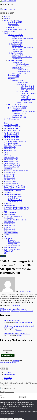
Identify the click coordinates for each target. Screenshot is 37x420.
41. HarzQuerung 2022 (15, 60)
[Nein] (23, 419)
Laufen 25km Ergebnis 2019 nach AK (28, 99)
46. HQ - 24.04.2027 (7, 4)
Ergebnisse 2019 (17, 80)
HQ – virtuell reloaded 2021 (17, 108)
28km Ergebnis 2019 (27, 88)
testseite (6, 234)
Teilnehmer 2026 (13, 26)
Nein (5, 419)
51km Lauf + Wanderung (12, 145)
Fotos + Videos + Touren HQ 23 (14, 189)
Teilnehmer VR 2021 (19, 115)
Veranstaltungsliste (10, 247)
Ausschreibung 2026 (15, 22)
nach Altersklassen (22, 91)
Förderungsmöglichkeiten (8, 362)
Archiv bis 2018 (13, 77)
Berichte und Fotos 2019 (20, 106)
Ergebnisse (11, 79)
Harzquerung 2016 (14, 75)
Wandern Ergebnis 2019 (24, 102)
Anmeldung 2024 (10, 148)
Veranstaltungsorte (14, 245)
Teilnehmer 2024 (17, 51)
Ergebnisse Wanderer (23, 71)
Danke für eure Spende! (12, 320)
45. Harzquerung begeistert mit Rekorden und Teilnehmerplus (19, 327)
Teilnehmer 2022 (17, 62)
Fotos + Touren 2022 (19, 73)
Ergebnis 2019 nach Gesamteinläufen (22, 83)
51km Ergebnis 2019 (27, 86)
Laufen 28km (25, 97)
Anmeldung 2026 (10, 150)
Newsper (34, 383)
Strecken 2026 (13, 24)
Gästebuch (7, 192)
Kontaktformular (9, 205)
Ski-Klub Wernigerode (11, 119)
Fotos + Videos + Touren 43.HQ (23, 47)
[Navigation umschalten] (1, 8)
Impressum (7, 203)
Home (6, 123)
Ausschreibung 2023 (11, 158)
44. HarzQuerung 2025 (15, 35)
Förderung (15, 361)
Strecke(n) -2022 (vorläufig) (13, 216)
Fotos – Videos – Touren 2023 (22, 57)
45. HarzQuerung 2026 (11, 20)
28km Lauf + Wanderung (12, 130)
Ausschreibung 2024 (11, 159)
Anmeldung (16, 305)
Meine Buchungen (14, 242)
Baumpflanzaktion (26, 322)
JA (1, 419)
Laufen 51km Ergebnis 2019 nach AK (28, 94)
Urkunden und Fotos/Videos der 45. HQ (17, 334)
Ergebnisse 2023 (17, 55)
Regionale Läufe (9, 31)
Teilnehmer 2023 (17, 58)
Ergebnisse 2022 (17, 68)
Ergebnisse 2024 (17, 46)
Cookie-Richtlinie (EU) (11, 167)
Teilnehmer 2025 (17, 42)
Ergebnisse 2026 (13, 27)
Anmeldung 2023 (10, 147)
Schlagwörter (12, 244)
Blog (5, 253)
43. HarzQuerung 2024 (15, 44)
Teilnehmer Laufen (22, 64)
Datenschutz (8, 169)
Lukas (21, 291)
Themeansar (7, 385)
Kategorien (11, 240)
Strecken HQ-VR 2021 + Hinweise (23, 111)
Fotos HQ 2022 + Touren (12, 191)
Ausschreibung (17, 110)
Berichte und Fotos (14, 104)
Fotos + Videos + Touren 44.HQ (23, 38)
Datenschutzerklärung (14, 419)
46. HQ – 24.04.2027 (7, 392)
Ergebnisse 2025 (17, 36)
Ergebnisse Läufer (22, 69)
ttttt (5, 236)
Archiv (6, 33)
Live (5, 211)
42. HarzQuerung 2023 (15, 53)
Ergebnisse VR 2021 (19, 117)
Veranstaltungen (9, 238)
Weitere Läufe (8, 251)
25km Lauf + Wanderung (12, 127)
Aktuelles (7, 18)
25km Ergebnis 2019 (27, 90)
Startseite (7, 16)
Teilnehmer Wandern (23, 66)
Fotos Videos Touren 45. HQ (17, 29)
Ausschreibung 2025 (11, 161)
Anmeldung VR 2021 (19, 113)
